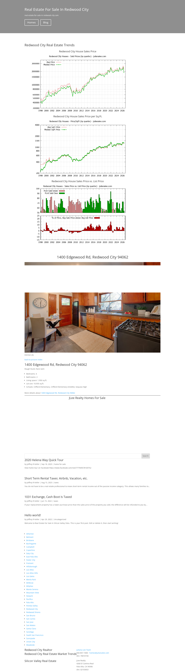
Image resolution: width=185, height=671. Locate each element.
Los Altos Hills (32, 573)
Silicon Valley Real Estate (40, 661)
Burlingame (31, 543)
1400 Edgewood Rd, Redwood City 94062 (58, 393)
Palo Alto (30, 602)
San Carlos (30, 619)
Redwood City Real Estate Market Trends (51, 654)
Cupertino (30, 550)
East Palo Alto (32, 556)
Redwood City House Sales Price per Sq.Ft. (77, 116)
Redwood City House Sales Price (77, 51)
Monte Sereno (32, 589)
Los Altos (30, 570)
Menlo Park (31, 579)
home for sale (60, 464)
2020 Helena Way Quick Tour (44, 460)
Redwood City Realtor (38, 650)
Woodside (30, 645)
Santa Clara (31, 628)
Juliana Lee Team (84, 650)
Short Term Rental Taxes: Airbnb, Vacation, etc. (56, 478)
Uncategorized (60, 519)
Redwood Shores (33, 612)
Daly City (30, 553)
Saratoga (30, 632)
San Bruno (30, 615)
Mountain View (32, 592)
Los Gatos (30, 576)
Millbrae (29, 583)
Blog (45, 22)
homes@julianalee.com (99, 653)
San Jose (29, 622)
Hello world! (33, 515)
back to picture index (33, 359)
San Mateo (30, 625)
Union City (30, 641)
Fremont (29, 563)
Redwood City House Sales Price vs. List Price (78, 181)
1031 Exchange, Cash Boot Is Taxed (48, 497)
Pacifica (29, 599)
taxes (56, 482)
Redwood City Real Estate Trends (50, 45)
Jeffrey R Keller (33, 464)
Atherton (30, 534)
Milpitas (29, 586)
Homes (31, 22)
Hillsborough (31, 566)
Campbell (30, 547)
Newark (29, 596)
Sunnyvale (30, 638)
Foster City (30, 560)
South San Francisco (34, 635)
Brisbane (30, 540)
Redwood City (32, 609)
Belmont (29, 537)
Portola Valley (32, 606)
